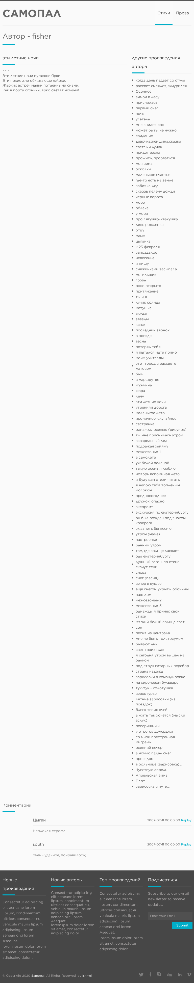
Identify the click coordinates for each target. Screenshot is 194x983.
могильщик (146, 275)
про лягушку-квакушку (157, 219)
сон (139, 627)
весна (141, 341)
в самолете (146, 457)
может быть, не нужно (156, 130)
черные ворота (149, 197)
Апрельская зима (151, 775)
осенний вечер (149, 748)
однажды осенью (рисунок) (161, 430)
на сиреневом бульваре (157, 682)
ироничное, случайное (156, 418)
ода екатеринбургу (153, 556)
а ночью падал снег (153, 753)
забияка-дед (147, 186)
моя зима (144, 164)
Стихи (163, 13)
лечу (140, 396)
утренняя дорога (151, 407)
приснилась (146, 102)
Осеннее (143, 91)
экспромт (144, 507)
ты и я (141, 297)
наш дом (143, 595)
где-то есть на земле (154, 180)
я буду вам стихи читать (158, 479)
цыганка (143, 241)
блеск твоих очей (151, 710)
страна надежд (149, 671)
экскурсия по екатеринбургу (162, 512)
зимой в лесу (147, 97)
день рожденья (150, 225)
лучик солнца (148, 302)
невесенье (145, 258)
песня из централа (153, 633)
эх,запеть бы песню (154, 528)
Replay (186, 820)
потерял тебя (148, 347)
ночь (140, 114)
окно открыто (148, 286)
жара (140, 391)
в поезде (144, 336)
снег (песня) (147, 578)
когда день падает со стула (160, 80)
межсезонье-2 (148, 600)
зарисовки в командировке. (161, 677)
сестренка (145, 424)
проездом (145, 759)
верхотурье (146, 694)
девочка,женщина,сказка (158, 141)
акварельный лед (151, 441)
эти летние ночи (151, 402)
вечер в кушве (148, 583)
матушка (144, 308)
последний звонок (152, 330)
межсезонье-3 (149, 606)
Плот (140, 781)
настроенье (146, 540)
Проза (182, 13)
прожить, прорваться (155, 158)
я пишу (142, 263)
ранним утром (148, 545)
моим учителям (150, 358)
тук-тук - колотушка (154, 688)
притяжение (147, 291)
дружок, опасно (150, 501)
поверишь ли (148, 726)
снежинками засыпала (156, 269)
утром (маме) (148, 534)
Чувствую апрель (151, 770)
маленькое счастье (153, 175)
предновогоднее (151, 496)
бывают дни (147, 644)
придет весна (148, 152)
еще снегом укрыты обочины (162, 589)
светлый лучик (149, 147)
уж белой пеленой (152, 463)
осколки (143, 169)
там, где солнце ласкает (157, 551)
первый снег (147, 108)
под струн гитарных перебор (162, 666)
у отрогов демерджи (154, 731)
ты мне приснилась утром (159, 435)
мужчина (144, 385)
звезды (142, 319)
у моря (142, 213)
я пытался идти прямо (156, 352)
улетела (143, 119)
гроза (141, 280)
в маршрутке (147, 380)
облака (142, 208)
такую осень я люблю (156, 468)
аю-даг (142, 313)
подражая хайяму (152, 446)
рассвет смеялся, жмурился (161, 86)
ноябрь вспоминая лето (158, 474)
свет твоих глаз (150, 650)
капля (141, 325)
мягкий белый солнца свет (160, 622)
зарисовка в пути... (152, 786)
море (140, 202)
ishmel (87, 975)
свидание (144, 136)
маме (140, 236)
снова (141, 572)
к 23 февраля (148, 247)
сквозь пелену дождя (155, 191)
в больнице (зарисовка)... (159, 764)
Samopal (37, 975)
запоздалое (146, 252)
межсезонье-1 (148, 452)
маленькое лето (150, 413)
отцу (140, 230)
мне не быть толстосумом (159, 638)
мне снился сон (150, 125)
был (139, 374)
